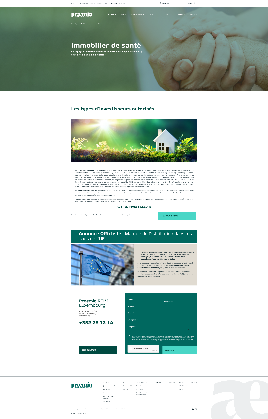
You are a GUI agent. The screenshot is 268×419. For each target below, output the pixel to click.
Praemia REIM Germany (122, 409)
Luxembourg (101, 4)
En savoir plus (170, 216)
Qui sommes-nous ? (109, 386)
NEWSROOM (183, 386)
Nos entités (106, 401)
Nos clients (139, 389)
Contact (193, 14)
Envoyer (169, 350)
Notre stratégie (127, 386)
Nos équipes (106, 389)
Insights (152, 14)
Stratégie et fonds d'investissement (141, 393)
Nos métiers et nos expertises (108, 397)
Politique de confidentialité (90, 409)
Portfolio (138, 386)
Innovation (166, 14)
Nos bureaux (89, 350)
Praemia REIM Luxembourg (85, 24)
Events (181, 389)
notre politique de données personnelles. (167, 341)
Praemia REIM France (106, 409)
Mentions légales (75, 409)
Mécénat (125, 389)
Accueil (73, 24)
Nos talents (106, 393)
